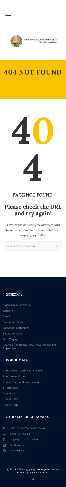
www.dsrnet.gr (17, 450)
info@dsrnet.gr (17, 445)
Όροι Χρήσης (10, 339)
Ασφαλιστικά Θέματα (15, 376)
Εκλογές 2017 (10, 405)
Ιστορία (7, 316)
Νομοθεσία (9, 393)
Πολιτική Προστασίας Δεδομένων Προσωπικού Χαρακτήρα (29, 346)
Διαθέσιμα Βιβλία (13, 322)
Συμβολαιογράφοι (13, 333)
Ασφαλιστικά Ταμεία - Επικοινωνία (23, 370)
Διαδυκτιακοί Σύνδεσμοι (17, 305)
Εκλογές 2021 (10, 399)
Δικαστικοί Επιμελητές (16, 327)
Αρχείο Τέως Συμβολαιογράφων (21, 382)
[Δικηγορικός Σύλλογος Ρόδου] (34, 44)
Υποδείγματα (10, 387)
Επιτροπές (8, 310)
